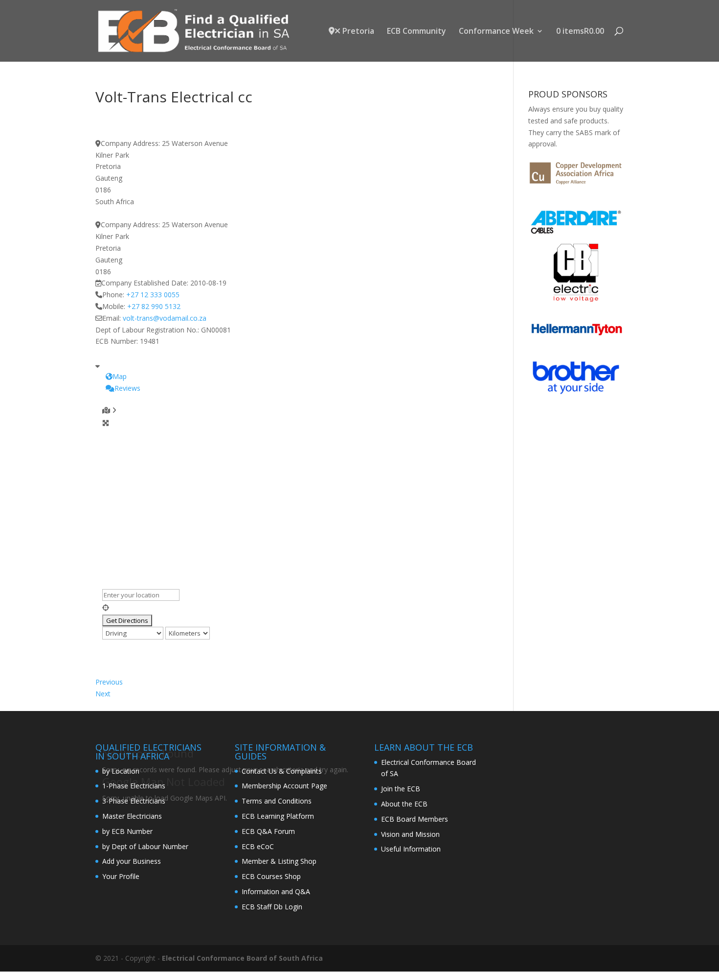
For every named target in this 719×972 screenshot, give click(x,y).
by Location (120, 771)
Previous (109, 682)
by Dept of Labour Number (145, 846)
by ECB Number (127, 831)
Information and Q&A (276, 891)
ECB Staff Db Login (272, 906)
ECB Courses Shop (271, 876)
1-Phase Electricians (133, 785)
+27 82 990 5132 (153, 306)
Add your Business (131, 861)
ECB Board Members (414, 819)
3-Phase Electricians (133, 801)
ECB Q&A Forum (268, 831)
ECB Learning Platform (278, 816)
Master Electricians (132, 816)
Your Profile (120, 876)
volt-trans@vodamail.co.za (164, 318)
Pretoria (357, 31)
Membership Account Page (284, 785)
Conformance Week (496, 31)
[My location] (293, 607)
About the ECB (404, 803)
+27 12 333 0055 (153, 294)
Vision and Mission (410, 834)
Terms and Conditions (277, 801)
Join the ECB (400, 788)
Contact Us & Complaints (282, 771)
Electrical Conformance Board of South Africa (242, 958)
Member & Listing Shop (279, 861)
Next (103, 693)
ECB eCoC (258, 846)
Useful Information (411, 848)
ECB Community (416, 31)
